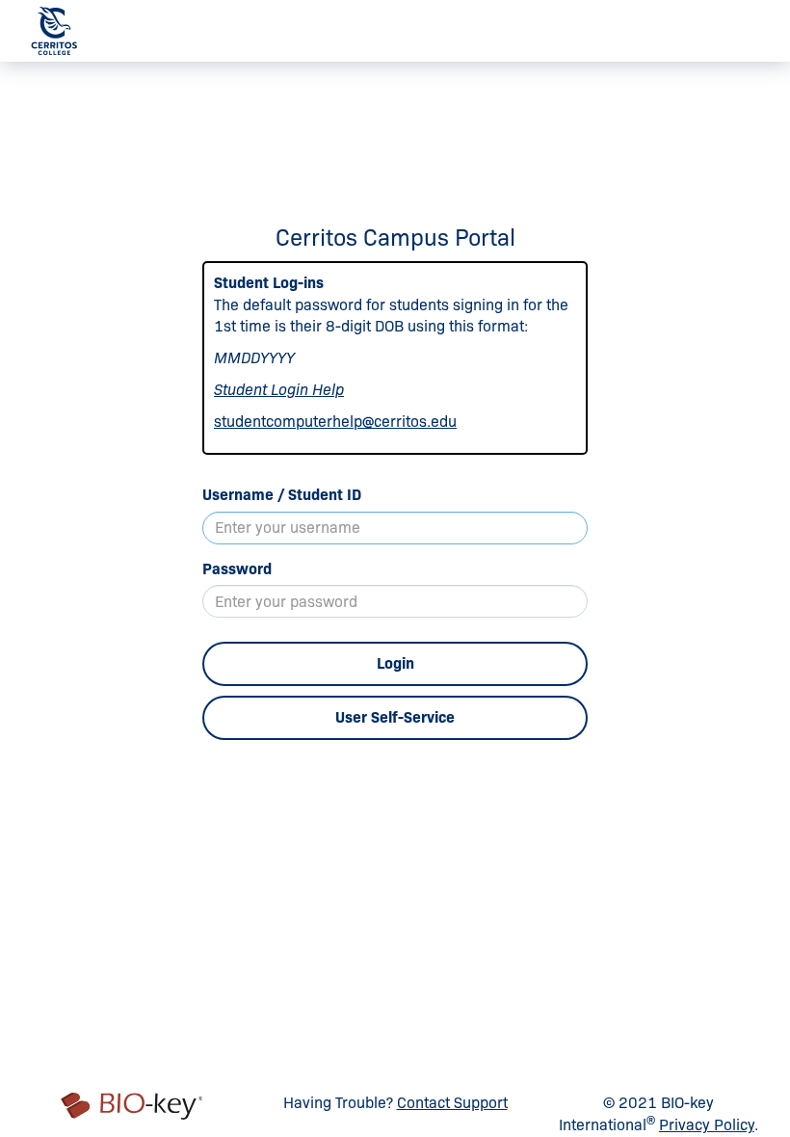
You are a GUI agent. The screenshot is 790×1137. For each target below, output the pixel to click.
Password (237, 569)
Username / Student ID (281, 495)
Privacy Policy (706, 1125)
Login (395, 663)
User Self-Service (395, 717)
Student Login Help (279, 390)
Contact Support (452, 1103)
